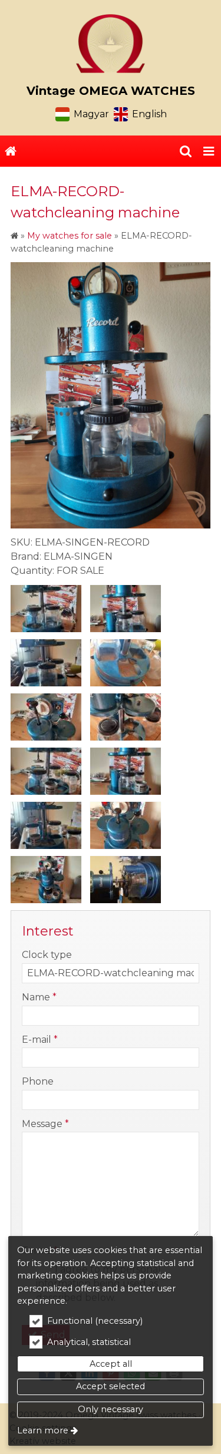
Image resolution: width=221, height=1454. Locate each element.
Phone (38, 1081)
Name (39, 997)
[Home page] (110, 43)
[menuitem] (10, 151)
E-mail (40, 1039)
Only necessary (110, 1409)
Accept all (111, 1364)
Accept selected (110, 1386)
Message (45, 1123)
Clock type (47, 954)
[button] (208, 151)
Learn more (42, 1430)
